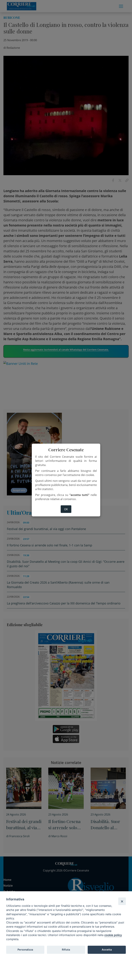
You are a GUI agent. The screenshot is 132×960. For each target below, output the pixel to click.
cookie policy (113, 935)
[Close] (122, 901)
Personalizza (25, 949)
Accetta (107, 949)
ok (66, 509)
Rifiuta (66, 949)
